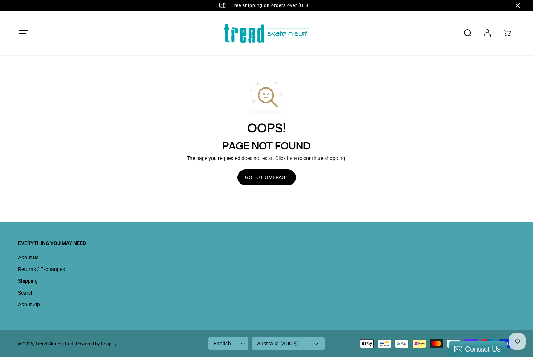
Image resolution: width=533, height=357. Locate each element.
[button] (23, 33)
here (292, 158)
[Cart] (507, 33)
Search (26, 293)
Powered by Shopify (96, 343)
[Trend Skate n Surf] (266, 33)
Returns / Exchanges (41, 269)
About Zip (29, 304)
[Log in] (487, 33)
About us (28, 257)
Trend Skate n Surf (54, 343)
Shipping (28, 281)
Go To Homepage (266, 177)
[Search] (468, 33)
